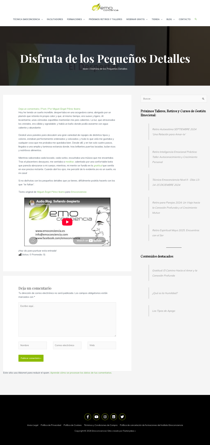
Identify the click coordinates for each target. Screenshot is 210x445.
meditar (69, 161)
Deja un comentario (28, 108)
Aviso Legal (32, 425)
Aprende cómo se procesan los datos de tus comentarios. (81, 372)
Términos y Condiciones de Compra (100, 425)
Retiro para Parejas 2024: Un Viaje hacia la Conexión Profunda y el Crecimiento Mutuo (176, 207)
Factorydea (128, 431)
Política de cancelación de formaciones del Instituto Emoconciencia (151, 425)
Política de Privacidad (51, 425)
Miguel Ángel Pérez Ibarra (51, 191)
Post (43, 108)
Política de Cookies (73, 425)
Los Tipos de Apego (163, 310)
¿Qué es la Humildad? (164, 293)
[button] (195, 19)
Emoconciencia (78, 191)
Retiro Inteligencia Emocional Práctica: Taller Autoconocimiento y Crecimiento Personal (174, 157)
